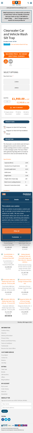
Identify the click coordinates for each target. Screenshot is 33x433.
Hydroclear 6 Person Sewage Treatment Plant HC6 (25, 288)
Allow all (16, 231)
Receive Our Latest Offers (8, 348)
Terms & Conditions (6, 343)
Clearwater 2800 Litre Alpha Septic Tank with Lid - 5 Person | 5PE (25, 243)
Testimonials (4, 346)
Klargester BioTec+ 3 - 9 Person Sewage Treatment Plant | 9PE (8, 243)
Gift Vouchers (5, 374)
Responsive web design (6, 430)
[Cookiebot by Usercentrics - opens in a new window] (23, 194)
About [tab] (27, 199)
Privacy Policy (5, 338)
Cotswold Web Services (18, 430)
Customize (15, 237)
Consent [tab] (6, 199)
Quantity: (6, 98)
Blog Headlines (5, 379)
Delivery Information (6, 335)
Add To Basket (18, 107)
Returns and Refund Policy (8, 341)
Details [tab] (16, 199)
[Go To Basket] (31, 3)
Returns (3, 360)
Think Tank (4, 369)
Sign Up (4, 411)
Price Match (4, 355)
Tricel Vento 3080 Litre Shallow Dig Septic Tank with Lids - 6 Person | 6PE (8, 288)
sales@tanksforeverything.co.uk (16, 8)
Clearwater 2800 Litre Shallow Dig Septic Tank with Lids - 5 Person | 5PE (8, 307)
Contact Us (4, 357)
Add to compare (26, 113)
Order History (5, 389)
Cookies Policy (5, 330)
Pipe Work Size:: (8, 76)
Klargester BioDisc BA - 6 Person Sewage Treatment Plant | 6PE (25, 307)
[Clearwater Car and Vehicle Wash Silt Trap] (16, 44)
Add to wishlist (18, 113)
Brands (3, 372)
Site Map (3, 363)
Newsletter (4, 394)
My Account (4, 386)
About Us (3, 333)
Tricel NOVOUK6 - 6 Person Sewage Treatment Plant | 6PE (8, 263)
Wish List (3, 391)
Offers (3, 377)
